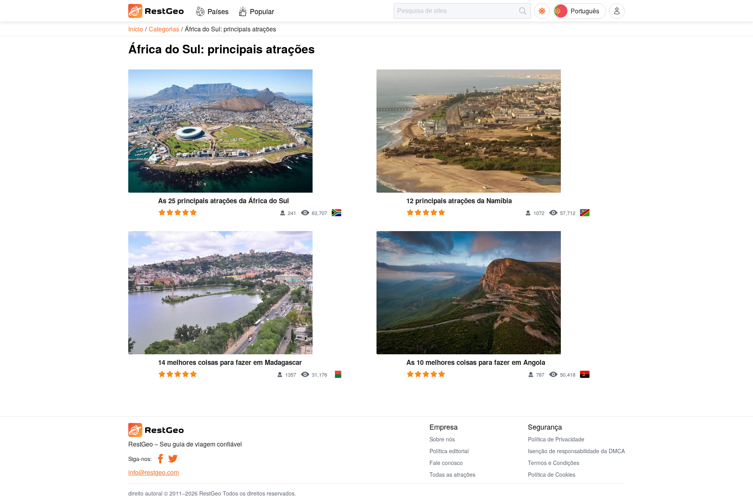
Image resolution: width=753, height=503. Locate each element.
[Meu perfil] (617, 11)
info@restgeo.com (153, 472)
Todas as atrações (452, 474)
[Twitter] (173, 458)
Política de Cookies (551, 474)
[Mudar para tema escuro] (542, 11)
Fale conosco (446, 463)
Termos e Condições (553, 463)
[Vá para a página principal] (156, 11)
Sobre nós (442, 439)
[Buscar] (522, 11)
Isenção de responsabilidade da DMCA (576, 451)
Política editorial (449, 451)
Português (585, 10)
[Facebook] (160, 458)
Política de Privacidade (556, 439)
